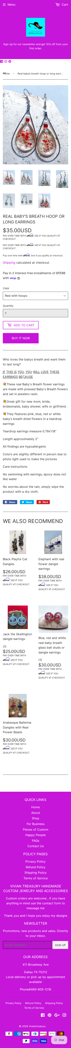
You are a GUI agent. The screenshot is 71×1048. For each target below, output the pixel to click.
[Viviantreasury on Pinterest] (9, 61)
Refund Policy (35, 867)
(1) (4, 646)
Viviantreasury (37, 1026)
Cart (64, 4)
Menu (11, 4)
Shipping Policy (35, 872)
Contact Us (35, 846)
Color (6, 288)
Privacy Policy (35, 861)
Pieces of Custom (35, 829)
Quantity (8, 305)
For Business (35, 824)
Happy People (35, 835)
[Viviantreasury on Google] (57, 1015)
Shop (35, 818)
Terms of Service (35, 878)
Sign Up (60, 945)
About (35, 813)
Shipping (9, 262)
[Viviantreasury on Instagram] (6, 61)
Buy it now (21, 338)
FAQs (35, 840)
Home (6, 73)
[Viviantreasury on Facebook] (2, 61)
